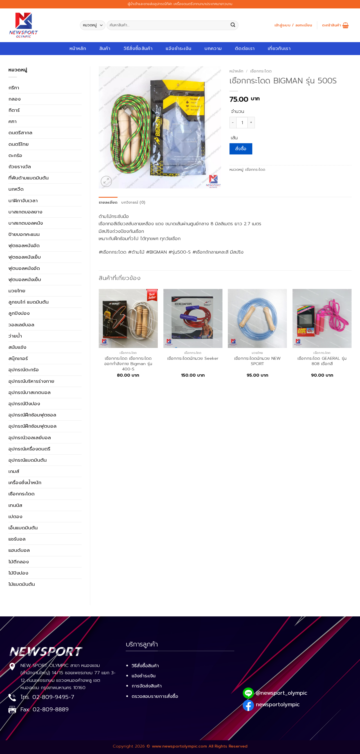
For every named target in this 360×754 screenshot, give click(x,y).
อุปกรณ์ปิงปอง (24, 403)
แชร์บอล (17, 539)
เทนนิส (15, 505)
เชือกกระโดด (21, 493)
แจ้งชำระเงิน (179, 48)
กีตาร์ (14, 110)
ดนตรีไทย (18, 144)
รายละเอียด (108, 202)
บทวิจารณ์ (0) (133, 202)
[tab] (108, 202)
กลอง (14, 98)
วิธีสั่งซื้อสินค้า (137, 48)
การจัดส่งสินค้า (147, 685)
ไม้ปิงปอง (18, 573)
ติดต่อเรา (245, 48)
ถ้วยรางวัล (19, 166)
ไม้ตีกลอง (18, 561)
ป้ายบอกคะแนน (24, 234)
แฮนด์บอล (19, 550)
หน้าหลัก (77, 48)
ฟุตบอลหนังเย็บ (24, 279)
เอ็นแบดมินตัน (23, 527)
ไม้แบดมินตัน (21, 584)
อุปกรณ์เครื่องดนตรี (29, 448)
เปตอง (15, 516)
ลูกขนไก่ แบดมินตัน (28, 302)
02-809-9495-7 (53, 697)
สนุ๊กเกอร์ (18, 358)
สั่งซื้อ (241, 148)
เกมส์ (13, 471)
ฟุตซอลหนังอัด (24, 245)
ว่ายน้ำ (15, 336)
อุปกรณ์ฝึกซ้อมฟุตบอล (32, 426)
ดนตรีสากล (20, 132)
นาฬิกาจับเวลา (23, 200)
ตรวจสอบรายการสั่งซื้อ (155, 696)
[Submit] (233, 25)
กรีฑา (13, 87)
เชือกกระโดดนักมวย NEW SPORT (257, 361)
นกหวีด (16, 189)
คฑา (12, 121)
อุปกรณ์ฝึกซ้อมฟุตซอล (32, 414)
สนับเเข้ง (17, 347)
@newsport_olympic (281, 693)
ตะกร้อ (15, 155)
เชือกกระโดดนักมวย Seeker (193, 358)
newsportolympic (278, 704)
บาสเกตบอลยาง (25, 211)
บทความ (213, 48)
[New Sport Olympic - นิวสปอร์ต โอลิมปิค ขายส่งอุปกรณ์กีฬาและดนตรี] (39, 25)
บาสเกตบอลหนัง (25, 223)
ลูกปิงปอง (19, 313)
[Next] (351, 338)
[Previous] (99, 338)
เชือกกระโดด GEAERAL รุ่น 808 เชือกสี (322, 361)
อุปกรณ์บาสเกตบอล (29, 392)
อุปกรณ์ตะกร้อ (23, 369)
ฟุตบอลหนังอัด (24, 268)
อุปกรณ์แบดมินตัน (27, 460)
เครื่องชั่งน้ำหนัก (24, 482)
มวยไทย (16, 290)
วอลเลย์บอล (21, 324)
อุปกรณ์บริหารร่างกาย (31, 381)
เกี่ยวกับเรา (279, 48)
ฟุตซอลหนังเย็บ (24, 257)
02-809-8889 (51, 709)
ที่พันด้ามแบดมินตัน (28, 177)
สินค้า (104, 48)
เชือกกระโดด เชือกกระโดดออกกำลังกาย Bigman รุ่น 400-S (128, 364)
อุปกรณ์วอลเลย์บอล (29, 437)
